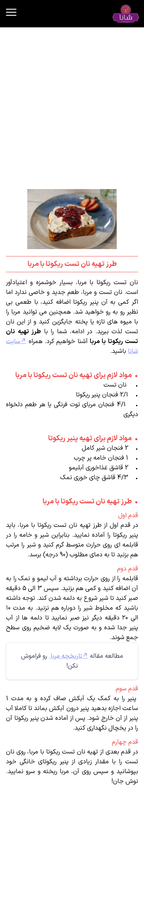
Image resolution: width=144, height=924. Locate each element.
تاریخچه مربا (65, 656)
